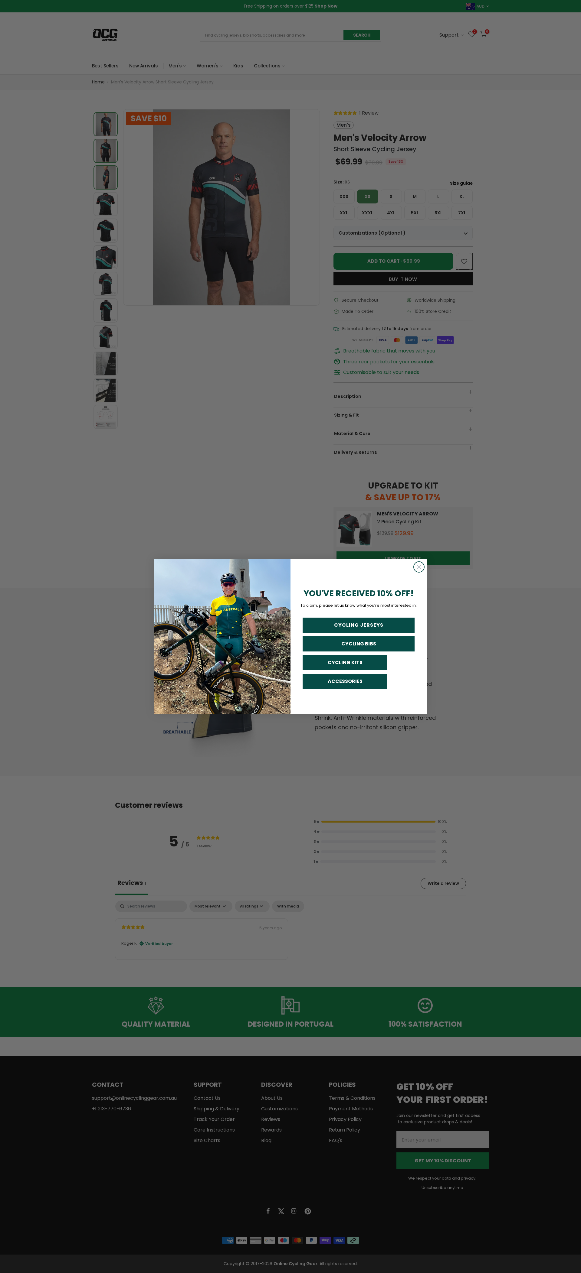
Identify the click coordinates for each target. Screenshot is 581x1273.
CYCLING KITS (345, 662)
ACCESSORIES (345, 681)
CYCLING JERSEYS (358, 625)
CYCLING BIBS (358, 643)
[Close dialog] (419, 567)
